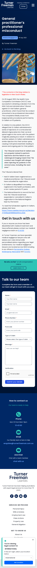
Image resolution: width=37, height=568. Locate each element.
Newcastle (16, 252)
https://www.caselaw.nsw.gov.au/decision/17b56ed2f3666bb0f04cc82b (18, 211)
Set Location (18, 562)
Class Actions (18, 518)
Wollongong (6, 252)
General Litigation (18, 524)
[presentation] (20, 374)
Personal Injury (18, 509)
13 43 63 (21, 230)
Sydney (27, 249)
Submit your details (14, 382)
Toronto (27, 252)
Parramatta (18, 249)
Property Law (18, 521)
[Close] (33, 540)
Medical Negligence (10, 38)
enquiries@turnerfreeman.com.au (18, 443)
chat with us (18, 461)
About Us (18, 534)
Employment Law (18, 515)
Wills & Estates (18, 512)
